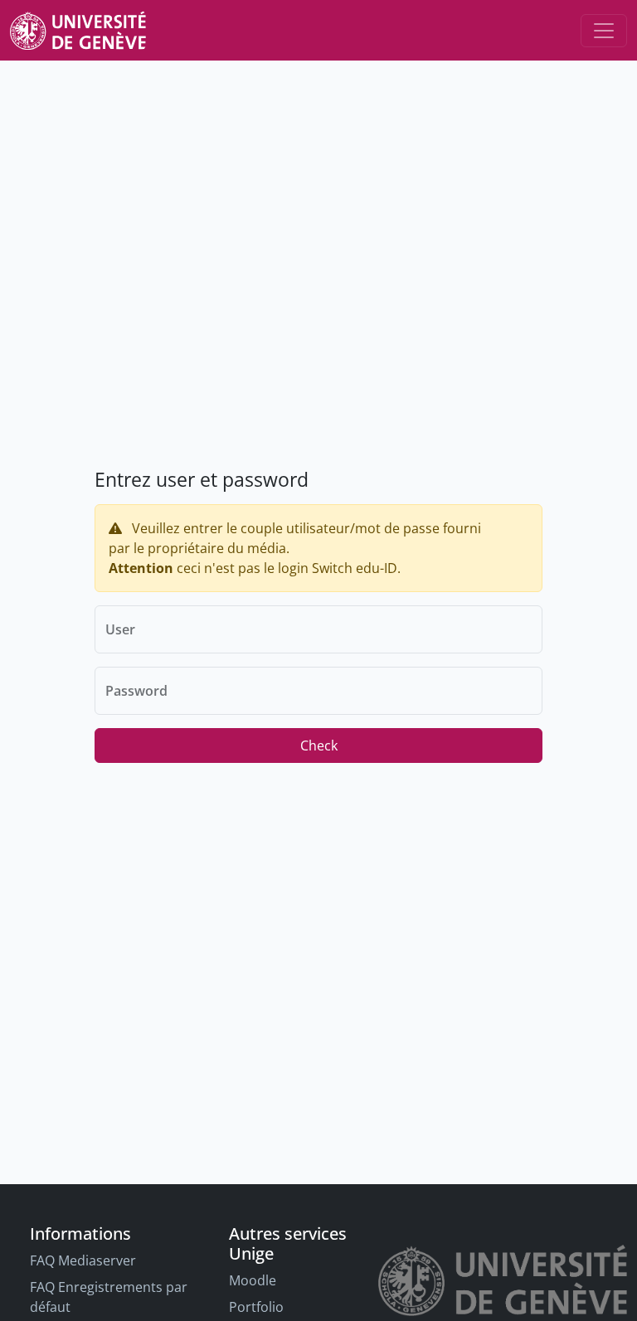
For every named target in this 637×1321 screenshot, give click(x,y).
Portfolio (256, 1307)
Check (319, 745)
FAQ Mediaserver (83, 1260)
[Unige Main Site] (78, 30)
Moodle (252, 1280)
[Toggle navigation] (604, 30)
